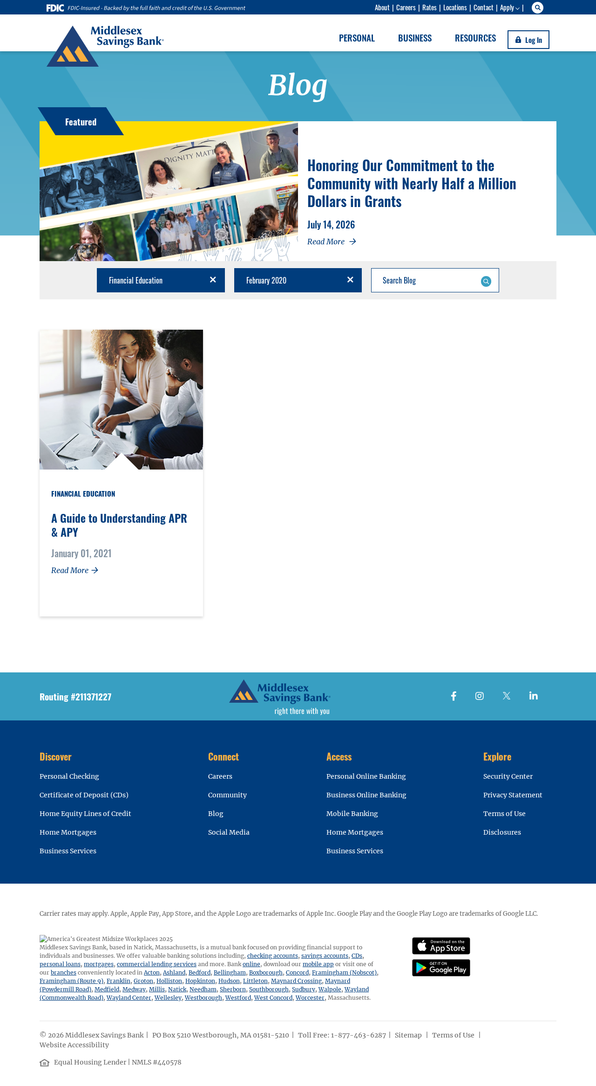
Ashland (174, 972)
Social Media (229, 832)
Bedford (199, 972)
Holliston (169, 980)
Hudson (229, 980)
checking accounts (272, 955)
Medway (134, 989)
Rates (429, 7)
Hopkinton (200, 980)
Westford (238, 997)
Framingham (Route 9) (71, 980)
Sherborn (233, 989)
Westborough (203, 997)
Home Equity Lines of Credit (85, 813)
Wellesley (168, 997)
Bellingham (230, 972)
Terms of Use (504, 813)
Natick (177, 989)
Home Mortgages (68, 832)
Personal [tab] (357, 37)
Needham (203, 989)
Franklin (118, 980)
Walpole (329, 989)
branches (63, 972)
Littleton (255, 980)
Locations (455, 7)
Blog (216, 813)
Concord (297, 972)
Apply (507, 7)
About (382, 7)
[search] (538, 7)
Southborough (269, 989)
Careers (406, 7)
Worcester (310, 997)
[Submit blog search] (485, 280)
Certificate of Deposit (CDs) (84, 795)
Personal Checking (69, 776)
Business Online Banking (366, 795)
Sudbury (303, 989)
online (251, 964)
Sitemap (409, 1035)
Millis (157, 989)
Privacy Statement (512, 795)
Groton (143, 980)
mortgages (99, 964)
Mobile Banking (352, 813)
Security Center (508, 776)
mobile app (318, 964)
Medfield (107, 989)
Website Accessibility (75, 1045)
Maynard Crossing (296, 980)
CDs (357, 955)
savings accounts (324, 955)
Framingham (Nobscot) (344, 972)
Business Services (68, 851)
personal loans (60, 964)
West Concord (273, 997)
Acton (152, 972)
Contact (484, 7)
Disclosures (502, 832)
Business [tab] (415, 37)
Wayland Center (129, 997)
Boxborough (266, 972)
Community (227, 795)
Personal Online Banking (366, 776)
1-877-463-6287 (358, 1035)
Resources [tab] (475, 37)
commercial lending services (156, 964)
